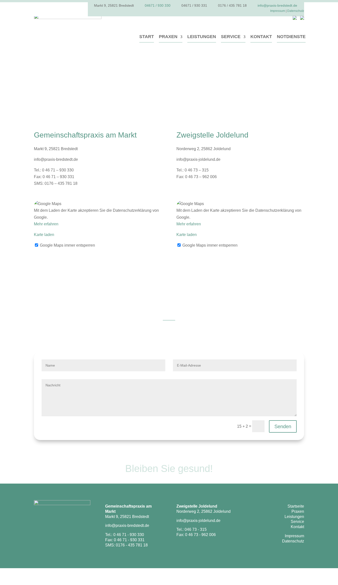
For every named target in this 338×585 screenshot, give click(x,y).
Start (146, 36)
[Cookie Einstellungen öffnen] (7, 579)
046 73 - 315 (196, 529)
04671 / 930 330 (157, 5)
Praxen (168, 36)
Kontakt (261, 36)
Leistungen (201, 36)
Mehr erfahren (46, 224)
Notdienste (291, 36)
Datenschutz (295, 11)
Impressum (277, 11)
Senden (282, 426)
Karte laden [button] (44, 235)
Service (231, 36)
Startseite (296, 506)
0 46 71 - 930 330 (128, 535)
